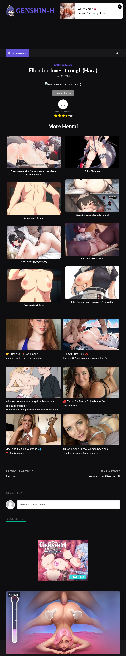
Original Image (63, 93)
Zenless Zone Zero (63, 65)
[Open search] (117, 53)
